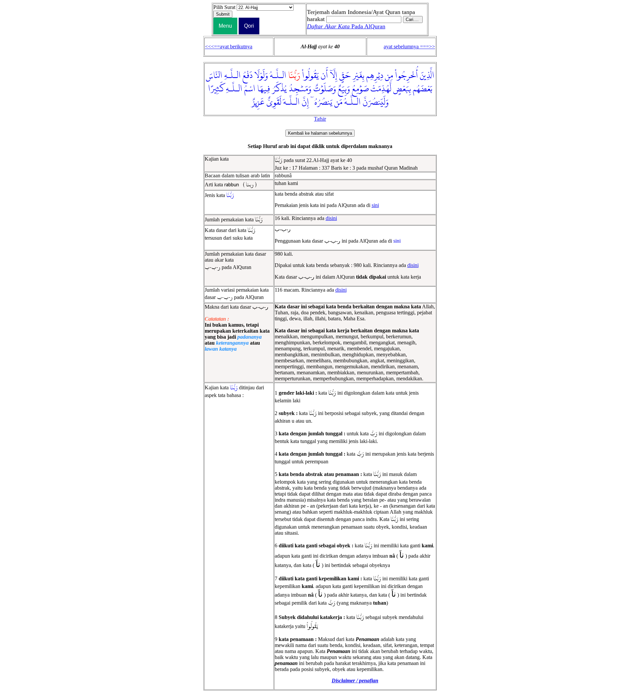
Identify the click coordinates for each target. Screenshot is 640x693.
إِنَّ (305, 102)
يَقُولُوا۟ (310, 75)
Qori (249, 26)
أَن (324, 75)
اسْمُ (249, 89)
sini (375, 205)
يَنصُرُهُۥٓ (321, 102)
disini (331, 218)
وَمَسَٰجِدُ (300, 89)
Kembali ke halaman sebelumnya (320, 133)
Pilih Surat (224, 7)
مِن (389, 75)
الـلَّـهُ (278, 75)
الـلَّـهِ (232, 75)
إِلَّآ (333, 75)
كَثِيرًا (216, 89)
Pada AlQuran (346, 26)
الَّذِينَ (427, 75)
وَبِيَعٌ (344, 89)
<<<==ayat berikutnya (228, 46)
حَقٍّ (344, 75)
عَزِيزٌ (257, 102)
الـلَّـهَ (291, 102)
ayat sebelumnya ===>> (409, 46)
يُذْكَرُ (279, 89)
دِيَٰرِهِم (374, 75)
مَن (338, 102)
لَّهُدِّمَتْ (381, 89)
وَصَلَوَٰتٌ (324, 89)
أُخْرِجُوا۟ (406, 75)
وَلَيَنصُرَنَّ (376, 102)
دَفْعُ (247, 75)
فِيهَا (263, 89)
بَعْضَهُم (422, 89)
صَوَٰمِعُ (360, 89)
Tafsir (320, 119)
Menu (225, 26)
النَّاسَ (214, 75)
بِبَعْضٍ (402, 89)
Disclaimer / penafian (355, 680)
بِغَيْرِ (358, 75)
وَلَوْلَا (261, 75)
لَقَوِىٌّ (273, 102)
